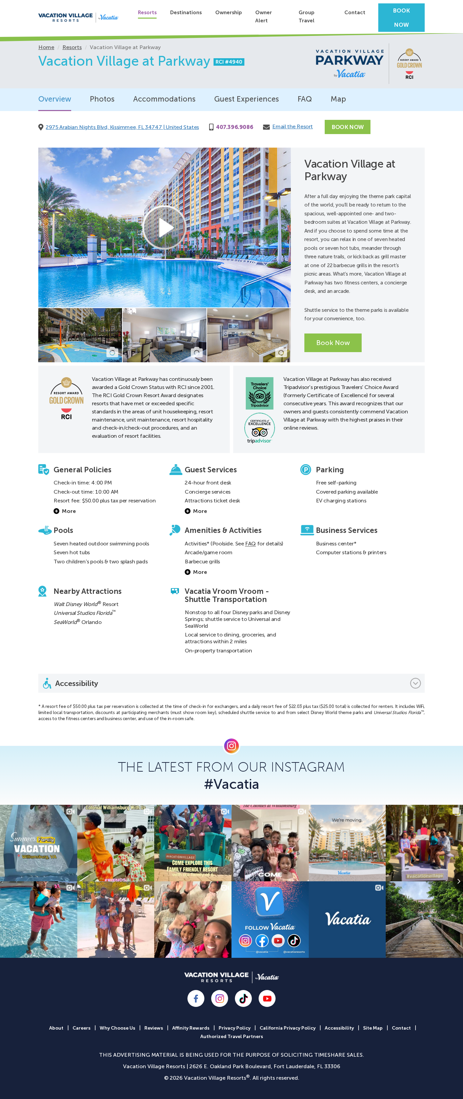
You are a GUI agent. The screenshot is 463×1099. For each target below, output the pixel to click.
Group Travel (307, 16)
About (56, 1028)
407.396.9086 (234, 127)
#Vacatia (231, 784)
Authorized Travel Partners (231, 1036)
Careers (81, 1028)
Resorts (147, 12)
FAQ (305, 99)
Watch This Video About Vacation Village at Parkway (164, 227)
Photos (102, 99)
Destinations (186, 12)
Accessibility (339, 1028)
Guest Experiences (246, 99)
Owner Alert (263, 16)
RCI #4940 (229, 62)
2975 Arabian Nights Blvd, (122, 127)
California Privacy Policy (288, 1028)
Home (46, 47)
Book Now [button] (333, 343)
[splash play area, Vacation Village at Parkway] (80, 335)
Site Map (373, 1028)
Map (338, 99)
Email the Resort (292, 126)
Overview (54, 99)
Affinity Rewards (190, 1028)
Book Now (401, 17)
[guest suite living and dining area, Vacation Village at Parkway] (164, 335)
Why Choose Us (117, 1028)
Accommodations (164, 99)
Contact (354, 12)
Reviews (153, 1028)
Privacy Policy (234, 1028)
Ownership (228, 12)
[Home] (78, 18)
